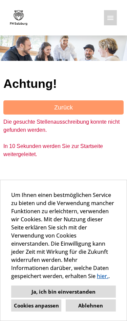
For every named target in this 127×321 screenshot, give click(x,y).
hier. (102, 276)
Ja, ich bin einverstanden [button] (63, 291)
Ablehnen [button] (90, 305)
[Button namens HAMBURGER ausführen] (110, 17)
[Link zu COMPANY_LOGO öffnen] (18, 17)
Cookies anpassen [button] (36, 305)
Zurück (63, 107)
